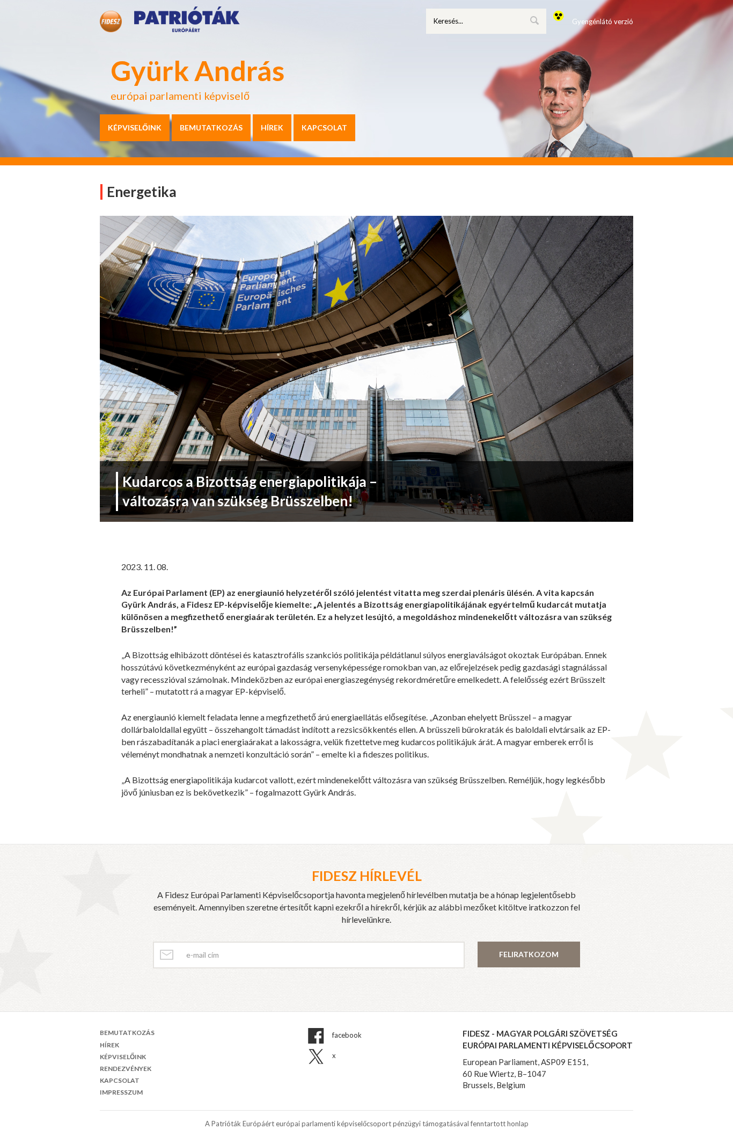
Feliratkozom (529, 954)
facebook (346, 1035)
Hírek (272, 127)
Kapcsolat (324, 127)
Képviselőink (135, 127)
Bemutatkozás (211, 127)
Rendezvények (125, 1069)
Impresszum (121, 1092)
